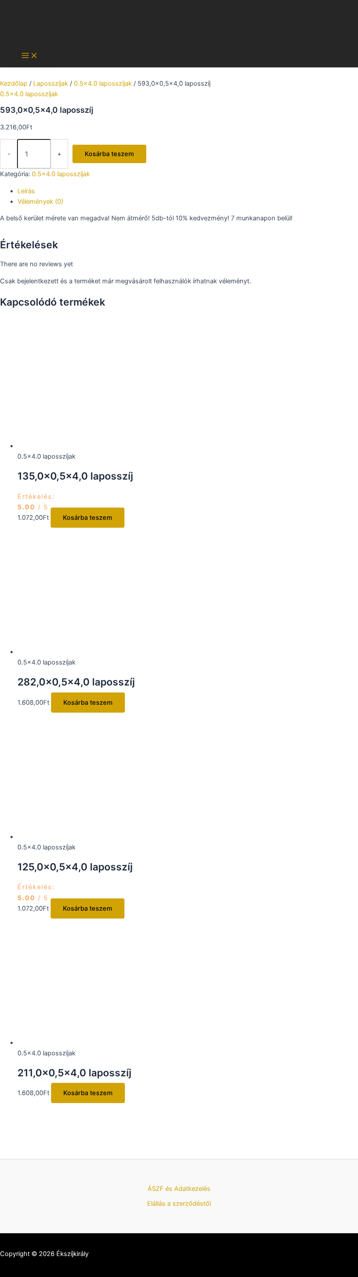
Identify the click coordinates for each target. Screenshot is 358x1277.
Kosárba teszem (109, 154)
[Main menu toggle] (30, 56)
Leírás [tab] (26, 191)
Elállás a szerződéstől (179, 1203)
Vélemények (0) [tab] (40, 201)
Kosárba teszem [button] (87, 518)
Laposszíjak (50, 83)
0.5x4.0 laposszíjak (103, 83)
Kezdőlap (14, 83)
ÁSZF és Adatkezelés (179, 1189)
